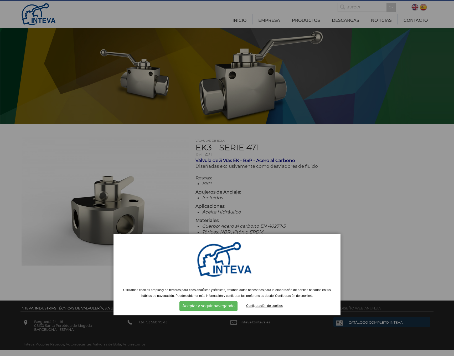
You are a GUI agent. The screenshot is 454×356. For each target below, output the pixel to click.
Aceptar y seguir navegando (208, 306)
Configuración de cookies (264, 306)
